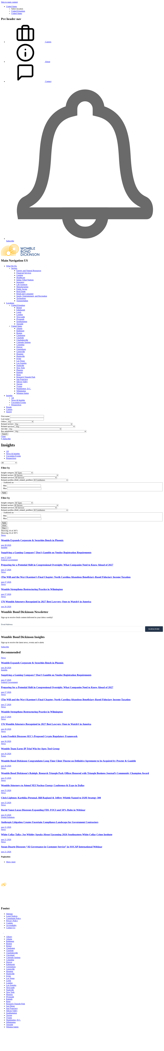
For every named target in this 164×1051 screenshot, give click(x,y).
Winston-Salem (22, 393)
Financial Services (23, 273)
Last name (5, 419)
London (19, 314)
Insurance (20, 282)
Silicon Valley (22, 382)
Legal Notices (11, 916)
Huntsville (20, 356)
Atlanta (19, 328)
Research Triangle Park (25, 377)
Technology (21, 298)
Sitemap (9, 914)
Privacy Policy (12, 921)
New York (20, 368)
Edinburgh (20, 310)
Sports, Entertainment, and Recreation (31, 296)
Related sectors (7, 424)
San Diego (10, 1006)
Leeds (18, 312)
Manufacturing (22, 287)
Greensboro (21, 349)
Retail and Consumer (24, 294)
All (12, 398)
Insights (9, 395)
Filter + (4, 528)
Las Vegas (20, 361)
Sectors (14, 268)
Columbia (20, 345)
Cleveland (10, 955)
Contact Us (10, 928)
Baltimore (20, 331)
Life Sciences (21, 284)
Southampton (21, 321)
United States (11, 6)
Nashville (20, 365)
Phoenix (19, 370)
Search (9, 412)
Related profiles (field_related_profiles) (17, 480)
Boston (19, 333)
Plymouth (20, 319)
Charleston (20, 335)
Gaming (19, 275)
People (9, 407)
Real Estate (20, 291)
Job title (4, 429)
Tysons (19, 386)
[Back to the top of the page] (20, 1049)
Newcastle (20, 317)
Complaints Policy (13, 918)
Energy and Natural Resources (28, 271)
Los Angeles (21, 363)
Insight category (7, 473)
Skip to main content (9, 2)
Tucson (19, 384)
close (4, 525)
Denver (19, 347)
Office (3, 421)
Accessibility (11, 925)
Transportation (22, 301)
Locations (10, 303)
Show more (11, 862)
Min (4, 486)
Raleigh (19, 372)
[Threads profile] (4, 932)
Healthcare (20, 277)
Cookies (9, 923)
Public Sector (21, 289)
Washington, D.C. (23, 389)
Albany (9, 937)
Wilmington (21, 391)
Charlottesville (22, 340)
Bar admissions (7, 431)
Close (3, 436)
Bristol (19, 308)
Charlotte (20, 338)
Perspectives (16, 405)
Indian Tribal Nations (25, 280)
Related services (7, 426)
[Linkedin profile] (2, 932)
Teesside (19, 324)
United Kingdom (18, 11)
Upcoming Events (18, 402)
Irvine (18, 358)
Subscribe (6, 439)
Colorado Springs (23, 342)
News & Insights (18, 400)
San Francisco (22, 379)
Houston (19, 354)
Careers (9, 409)
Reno (18, 375)
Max (5, 488)
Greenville (20, 352)
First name (5, 416)
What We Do (11, 266)
